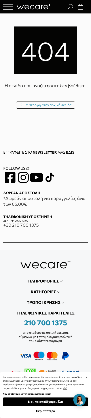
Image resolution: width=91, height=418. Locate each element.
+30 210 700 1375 (21, 225)
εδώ (65, 388)
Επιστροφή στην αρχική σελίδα (47, 105)
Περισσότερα (45, 411)
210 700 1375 (45, 322)
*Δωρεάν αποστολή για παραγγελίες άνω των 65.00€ (44, 201)
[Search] (70, 7)
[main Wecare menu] (8, 7)
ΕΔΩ (70, 152)
